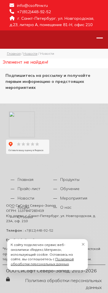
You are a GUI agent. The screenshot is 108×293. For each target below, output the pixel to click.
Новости (26, 198)
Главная (25, 179)
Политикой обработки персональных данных (42, 261)
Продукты (69, 179)
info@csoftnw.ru (32, 5)
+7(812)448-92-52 (34, 11)
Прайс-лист (29, 188)
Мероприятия (73, 198)
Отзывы (25, 216)
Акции (23, 207)
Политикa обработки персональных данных (63, 284)
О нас (65, 207)
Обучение (69, 188)
